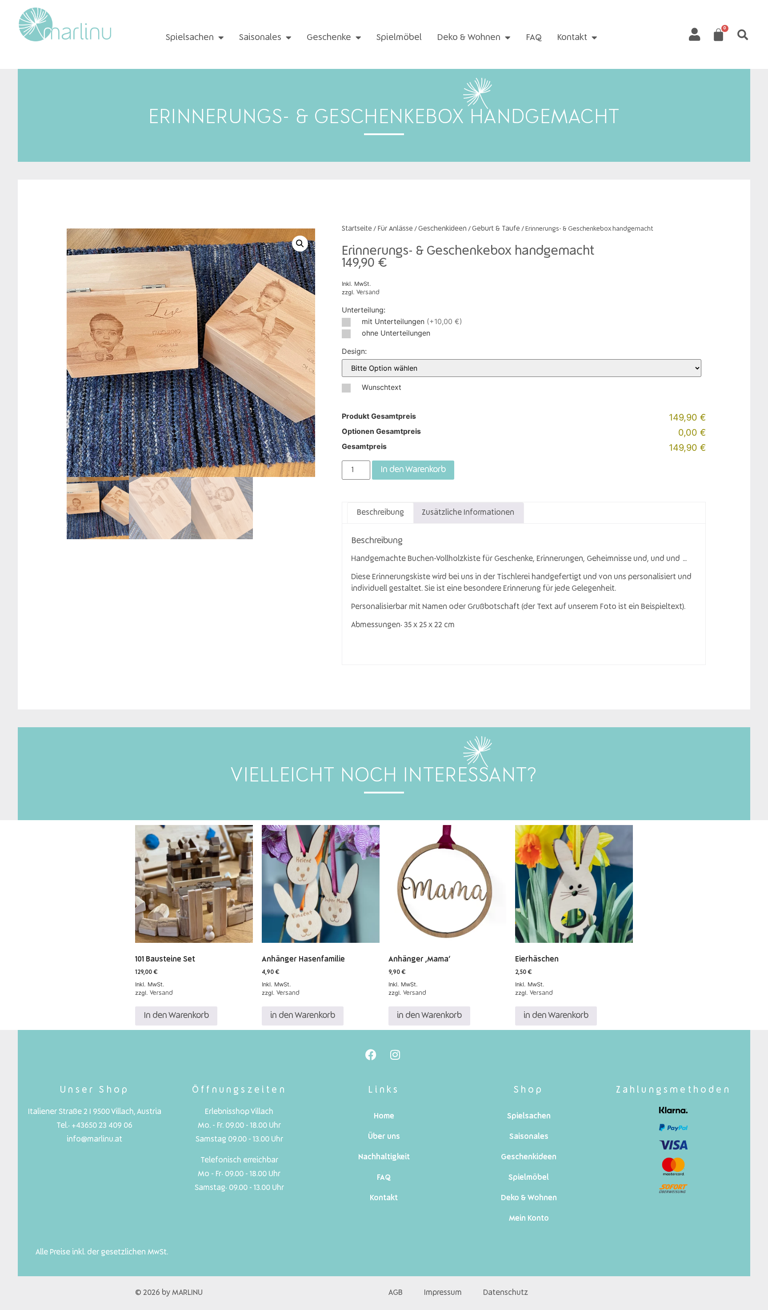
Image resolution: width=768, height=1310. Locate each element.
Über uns (384, 1137)
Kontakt (572, 37)
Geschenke (329, 37)
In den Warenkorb (413, 469)
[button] (742, 34)
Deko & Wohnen (468, 37)
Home (384, 1116)
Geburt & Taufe (496, 228)
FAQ (534, 37)
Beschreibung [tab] (380, 513)
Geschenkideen (442, 228)
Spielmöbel (399, 37)
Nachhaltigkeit (384, 1157)
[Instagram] (395, 1054)
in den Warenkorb (302, 1015)
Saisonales (260, 37)
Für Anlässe (395, 228)
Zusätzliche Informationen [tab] (468, 513)
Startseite (357, 228)
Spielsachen (190, 37)
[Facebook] (371, 1054)
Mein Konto (529, 1218)
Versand (368, 292)
